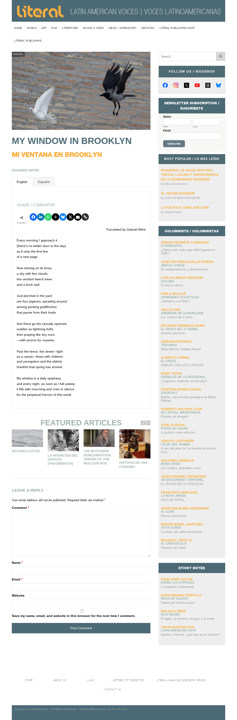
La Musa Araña (173, 495)
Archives (147, 28)
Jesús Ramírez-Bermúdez (183, 476)
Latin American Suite (178, 630)
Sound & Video (93, 28)
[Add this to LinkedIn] (40, 217)
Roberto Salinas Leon (181, 409)
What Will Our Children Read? (181, 349)
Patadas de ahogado (174, 416)
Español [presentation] (44, 182)
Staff (29, 680)
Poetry (18, 54)
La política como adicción (185, 207)
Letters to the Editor (128, 680)
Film (54, 28)
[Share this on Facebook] (33, 217)
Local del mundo (175, 444)
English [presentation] (22, 182)
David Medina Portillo (181, 595)
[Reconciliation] (27, 438)
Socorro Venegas (177, 460)
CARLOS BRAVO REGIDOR (182, 198)
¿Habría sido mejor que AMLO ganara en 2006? (188, 251)
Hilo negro (170, 614)
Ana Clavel (171, 309)
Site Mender (119, 709)
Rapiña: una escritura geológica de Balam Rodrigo (189, 399)
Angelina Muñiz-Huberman (185, 508)
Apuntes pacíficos (173, 333)
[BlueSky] (218, 85)
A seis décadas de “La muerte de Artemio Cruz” (188, 450)
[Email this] (77, 217)
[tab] (22, 181)
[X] (186, 85)
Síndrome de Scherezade (182, 313)
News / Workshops (123, 28)
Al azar (167, 511)
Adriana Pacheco (176, 341)
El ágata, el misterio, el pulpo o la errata (187, 618)
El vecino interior (178, 193)
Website (18, 595)
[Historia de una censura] (134, 443)
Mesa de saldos (174, 598)
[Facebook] (165, 85)
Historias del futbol (173, 547)
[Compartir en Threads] (55, 217)
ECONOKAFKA (171, 245)
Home (18, 28)
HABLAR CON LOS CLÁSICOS (182, 365)
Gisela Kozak (173, 212)
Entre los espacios (178, 582)
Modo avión (170, 464)
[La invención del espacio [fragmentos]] (63, 440)
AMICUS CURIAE (173, 265)
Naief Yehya (171, 373)
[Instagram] (176, 85)
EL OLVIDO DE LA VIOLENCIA (182, 484)
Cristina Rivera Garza (181, 389)
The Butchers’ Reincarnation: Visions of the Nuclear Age (98, 457)
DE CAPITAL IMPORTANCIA (180, 412)
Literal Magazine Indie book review (181, 680)
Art (44, 28)
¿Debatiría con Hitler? (175, 301)
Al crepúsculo (174, 543)
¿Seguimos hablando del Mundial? (184, 381)
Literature (70, 28)
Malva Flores (173, 611)
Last (195, 126)
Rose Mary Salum (177, 579)
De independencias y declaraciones (184, 269)
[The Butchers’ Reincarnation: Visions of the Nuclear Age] (99, 438)
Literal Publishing (27, 40)
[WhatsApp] (48, 217)
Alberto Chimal (175, 357)
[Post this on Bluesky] (63, 217)
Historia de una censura (133, 465)
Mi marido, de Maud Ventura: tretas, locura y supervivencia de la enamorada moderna (190, 174)
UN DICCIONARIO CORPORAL (182, 480)
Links (91, 680)
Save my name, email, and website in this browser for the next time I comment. (73, 616)
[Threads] (208, 85)
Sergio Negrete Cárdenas (185, 242)
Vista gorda (171, 527)
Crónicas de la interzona (183, 377)
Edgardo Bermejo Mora (183, 325)
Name (17, 562)
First (165, 126)
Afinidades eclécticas (180, 297)
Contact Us (112, 689)
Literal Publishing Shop (177, 28)
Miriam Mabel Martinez (182, 524)
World (32, 28)
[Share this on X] (70, 217)
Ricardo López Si (176, 540)
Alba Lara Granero (176, 184)
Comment (20, 507)
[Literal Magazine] (40, 15)
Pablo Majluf (173, 294)
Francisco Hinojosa (179, 492)
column (167, 281)
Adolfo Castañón (177, 441)
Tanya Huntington (177, 627)
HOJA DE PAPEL (172, 500)
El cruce (168, 361)
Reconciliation (26, 451)
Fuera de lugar (174, 428)
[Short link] (85, 217)
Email (17, 579)
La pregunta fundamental (177, 587)
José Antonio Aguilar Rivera (187, 262)
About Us (59, 680)
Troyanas (169, 345)
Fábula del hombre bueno (178, 602)
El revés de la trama (179, 329)
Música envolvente (173, 516)
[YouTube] (197, 85)
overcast (169, 393)
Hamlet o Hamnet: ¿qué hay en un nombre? (190, 634)
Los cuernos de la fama (176, 317)
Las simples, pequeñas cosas (181, 468)
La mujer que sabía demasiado (181, 532)
